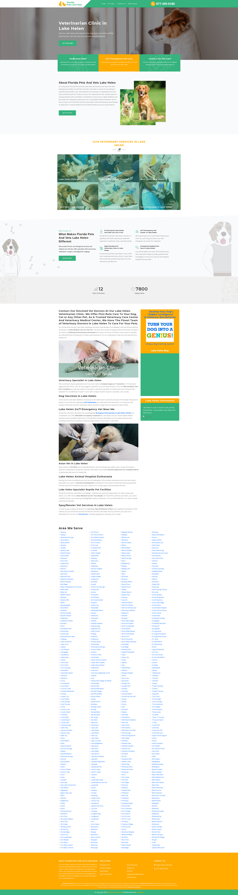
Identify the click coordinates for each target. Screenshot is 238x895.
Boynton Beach (66, 616)
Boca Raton (65, 608)
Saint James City (157, 543)
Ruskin (154, 537)
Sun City (155, 652)
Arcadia (63, 548)
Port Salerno (126, 814)
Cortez (63, 707)
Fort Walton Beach (97, 537)
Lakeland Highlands (98, 762)
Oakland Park (126, 649)
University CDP (157, 730)
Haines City (95, 605)
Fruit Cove (94, 545)
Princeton (125, 822)
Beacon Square (66, 582)
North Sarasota (127, 639)
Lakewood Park (96, 767)
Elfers (63, 795)
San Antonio (156, 556)
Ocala (123, 655)
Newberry (125, 613)
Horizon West (96, 649)
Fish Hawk (64, 824)
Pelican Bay (125, 764)
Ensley (63, 803)
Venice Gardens (157, 743)
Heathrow (94, 616)
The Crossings (157, 702)
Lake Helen (95, 738)
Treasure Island (157, 720)
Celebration (65, 657)
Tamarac (155, 678)
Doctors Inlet (65, 772)
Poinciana (125, 801)
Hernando (94, 618)
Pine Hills (125, 780)
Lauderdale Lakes (97, 780)
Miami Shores (126, 556)
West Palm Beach (158, 782)
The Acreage (156, 699)
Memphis (125, 540)
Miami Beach (126, 548)
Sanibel (154, 563)
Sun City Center (157, 655)
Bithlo (63, 603)
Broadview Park (66, 629)
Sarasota (155, 566)
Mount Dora (126, 584)
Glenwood (94, 571)
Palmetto (125, 741)
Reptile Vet (130, 868)
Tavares (155, 689)
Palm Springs (126, 733)
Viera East (155, 751)
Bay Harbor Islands (67, 571)
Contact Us (121, 4)
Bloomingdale (65, 605)
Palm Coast (125, 725)
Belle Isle (64, 592)
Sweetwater (156, 668)
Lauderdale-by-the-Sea (99, 782)
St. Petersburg (157, 644)
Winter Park (156, 832)
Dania (63, 738)
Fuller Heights (96, 553)
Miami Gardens (127, 550)
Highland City (95, 629)
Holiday (93, 634)
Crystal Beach (65, 720)
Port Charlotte (127, 808)
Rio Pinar (125, 837)
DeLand (63, 759)
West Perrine (156, 790)
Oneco (124, 676)
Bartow (63, 569)
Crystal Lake (65, 722)
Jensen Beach (95, 696)
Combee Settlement (67, 691)
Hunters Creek (96, 655)
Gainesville (94, 556)
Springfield (156, 629)
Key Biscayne (95, 715)
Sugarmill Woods (158, 649)
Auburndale (65, 556)
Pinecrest (125, 785)
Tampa (154, 683)
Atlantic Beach (65, 553)
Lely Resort (95, 803)
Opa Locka (125, 678)
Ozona (124, 704)
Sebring (154, 576)
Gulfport (94, 603)
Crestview (64, 715)
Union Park (156, 725)
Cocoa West (65, 686)
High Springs (95, 626)
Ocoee (124, 660)
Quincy (124, 829)
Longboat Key (96, 814)
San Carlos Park (157, 558)
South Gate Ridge (158, 603)
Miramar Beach (127, 582)
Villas (154, 756)
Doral (62, 775)
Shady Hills (156, 584)
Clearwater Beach (67, 673)
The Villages (156, 707)
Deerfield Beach (66, 754)
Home (104, 4)
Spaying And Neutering (135, 874)
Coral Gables (65, 699)
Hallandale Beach (97, 610)
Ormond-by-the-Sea (128, 696)
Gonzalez (94, 582)
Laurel (93, 788)
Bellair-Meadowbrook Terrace (71, 587)
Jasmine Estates (96, 694)
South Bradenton (158, 597)
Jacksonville (95, 686)
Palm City (125, 722)
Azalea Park (65, 563)
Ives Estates (95, 683)
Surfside (155, 665)
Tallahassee (156, 673)
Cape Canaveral (66, 642)
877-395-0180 (165, 4)
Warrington (156, 759)
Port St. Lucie (126, 819)
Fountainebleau (96, 540)
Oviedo (124, 702)
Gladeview (94, 566)
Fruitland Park (96, 548)
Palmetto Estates (127, 746)
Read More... (78, 180)
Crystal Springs (66, 725)
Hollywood (94, 639)
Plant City (125, 795)
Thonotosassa (157, 709)
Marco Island (95, 837)
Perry (123, 775)
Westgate (155, 803)
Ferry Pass (64, 822)
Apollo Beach (65, 543)
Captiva (63, 647)
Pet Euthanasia (132, 865)
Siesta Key (155, 587)
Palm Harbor (126, 728)
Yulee (154, 842)
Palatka (124, 712)
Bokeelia (64, 610)
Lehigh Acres (95, 798)
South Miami (156, 605)
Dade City (64, 735)
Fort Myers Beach (67, 845)
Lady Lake (94, 728)
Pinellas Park (126, 790)
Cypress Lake (65, 733)
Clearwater (64, 670)
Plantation (125, 798)
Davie (62, 743)
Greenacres (95, 589)
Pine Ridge (125, 782)
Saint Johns (156, 545)
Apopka (63, 545)
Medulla (124, 535)
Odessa (124, 662)
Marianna (94, 842)
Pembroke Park (127, 767)
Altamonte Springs (67, 537)
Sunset (154, 662)
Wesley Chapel (157, 769)
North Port (125, 636)
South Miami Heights (159, 608)
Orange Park (126, 686)
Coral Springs (65, 702)
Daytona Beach (66, 746)
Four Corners (95, 543)
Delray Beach (65, 762)
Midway (124, 566)
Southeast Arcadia (158, 618)
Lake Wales (95, 751)
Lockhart (94, 811)
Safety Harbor (157, 540)
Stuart (154, 647)
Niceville (124, 616)
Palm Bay (125, 715)
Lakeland (94, 759)
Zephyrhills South (158, 848)
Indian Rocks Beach (97, 665)
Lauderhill (94, 785)
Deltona (63, 764)
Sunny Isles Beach (158, 657)
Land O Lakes (95, 769)
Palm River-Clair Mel (129, 730)
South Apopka (157, 595)
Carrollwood (65, 649)
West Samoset (157, 793)
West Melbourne (158, 777)
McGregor (94, 848)
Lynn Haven (95, 824)
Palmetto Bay (126, 743)
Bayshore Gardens (67, 579)
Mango (93, 832)
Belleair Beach (65, 595)
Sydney (154, 670)
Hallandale (94, 608)
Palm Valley (125, 738)
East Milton (64, 788)
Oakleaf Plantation (128, 652)
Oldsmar (124, 670)
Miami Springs (127, 558)
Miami (124, 545)
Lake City (94, 735)
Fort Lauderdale (66, 837)
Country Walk (65, 712)
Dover (63, 777)
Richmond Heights (128, 832)
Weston (154, 806)
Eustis (63, 808)
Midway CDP (126, 569)
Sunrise (154, 660)
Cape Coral (64, 644)
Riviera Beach (126, 845)
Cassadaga (64, 652)
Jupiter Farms (95, 702)
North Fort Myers (128, 623)
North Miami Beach (128, 631)
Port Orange (126, 811)
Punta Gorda (126, 827)
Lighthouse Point (97, 806)
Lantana (94, 775)
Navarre (124, 600)
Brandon (64, 623)
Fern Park (64, 816)
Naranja (124, 597)
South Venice (156, 613)
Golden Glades (96, 576)
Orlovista (125, 691)
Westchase (156, 798)
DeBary (63, 751)
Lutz (92, 822)
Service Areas (132, 4)
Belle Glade (64, 589)
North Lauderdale (128, 626)
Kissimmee (94, 725)
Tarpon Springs (157, 686)
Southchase (156, 616)
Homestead (95, 644)
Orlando (124, 689)
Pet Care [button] (111, 4)
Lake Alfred (95, 730)
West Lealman (157, 772)
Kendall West (95, 712)
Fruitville (94, 550)
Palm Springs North (128, 735)
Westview (155, 808)
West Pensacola (157, 788)
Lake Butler (95, 733)
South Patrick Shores (159, 610)
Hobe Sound (95, 631)
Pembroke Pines (127, 769)
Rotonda (155, 532)
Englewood (64, 801)
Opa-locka (125, 681)
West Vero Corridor (159, 795)
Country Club (65, 709)
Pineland (125, 788)
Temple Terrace (157, 691)
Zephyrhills (156, 845)
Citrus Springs (65, 668)
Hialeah (93, 621)
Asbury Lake (65, 550)
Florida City (64, 829)
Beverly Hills (65, 600)
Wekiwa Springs (157, 764)
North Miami (126, 629)
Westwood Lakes (158, 811)
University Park (157, 733)
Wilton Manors (157, 822)
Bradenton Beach (67, 621)
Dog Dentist (104, 871)
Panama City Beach (128, 751)
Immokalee (95, 657)
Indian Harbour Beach (98, 660)
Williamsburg (156, 816)
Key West (94, 720)
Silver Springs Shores (159, 589)
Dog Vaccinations (106, 874)
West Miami (156, 780)
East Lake (64, 782)
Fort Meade (65, 840)
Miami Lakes (126, 553)
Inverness (94, 670)
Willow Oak (156, 819)
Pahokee (125, 709)
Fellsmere (64, 814)
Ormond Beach (127, 694)
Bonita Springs (66, 613)
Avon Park (64, 561)
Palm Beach (126, 717)
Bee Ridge (64, 584)
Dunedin (63, 780)
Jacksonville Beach (97, 689)
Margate (94, 840)
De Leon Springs (66, 749)
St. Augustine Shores (159, 636)
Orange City (126, 683)
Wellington (156, 767)
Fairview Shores (66, 811)
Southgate (155, 621)
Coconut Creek (66, 689)
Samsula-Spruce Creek (160, 553)
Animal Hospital (105, 868)
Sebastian (155, 574)
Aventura (64, 558)
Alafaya (63, 535)
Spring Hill (155, 626)
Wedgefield (156, 762)
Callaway (64, 639)
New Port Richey (127, 605)
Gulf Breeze (95, 597)
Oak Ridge (125, 647)
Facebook (140, 892)
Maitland (94, 829)
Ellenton (63, 798)
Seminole (155, 582)
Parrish (124, 756)
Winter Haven (157, 829)
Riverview (125, 842)
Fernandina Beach (67, 819)
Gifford (93, 563)
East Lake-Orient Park (68, 785)
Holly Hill (94, 636)
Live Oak (94, 808)
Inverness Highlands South (100, 673)
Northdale (125, 644)
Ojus (123, 665)
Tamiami (155, 681)
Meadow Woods (127, 532)
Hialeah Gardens (97, 623)
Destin (63, 767)
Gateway (94, 558)
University (155, 728)
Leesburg (94, 795)
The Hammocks (157, 704)
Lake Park (94, 749)
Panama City (126, 749)
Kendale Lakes (96, 707)
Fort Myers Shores (67, 848)
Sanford (155, 561)
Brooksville (64, 631)
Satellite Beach (157, 571)
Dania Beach (65, 741)
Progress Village (127, 824)
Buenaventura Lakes (68, 636)
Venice (154, 741)
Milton (124, 571)
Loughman (95, 819)
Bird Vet (129, 871)
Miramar (125, 579)
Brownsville (65, 634)
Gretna (93, 592)
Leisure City (95, 801)
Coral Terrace (65, 704)
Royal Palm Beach (158, 535)
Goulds (93, 584)
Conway (63, 694)
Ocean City (125, 657)
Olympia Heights (127, 673)
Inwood (93, 676)
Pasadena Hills (127, 759)
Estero (63, 806)
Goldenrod (94, 579)
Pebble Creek (126, 762)
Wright (154, 840)
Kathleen (94, 704)
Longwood (94, 816)
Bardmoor (64, 566)
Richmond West (127, 835)
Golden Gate (95, 574)
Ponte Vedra (126, 806)
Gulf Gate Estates (97, 600)
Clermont (64, 676)
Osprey (124, 699)
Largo (93, 777)
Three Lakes (156, 712)
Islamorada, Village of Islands (101, 681)
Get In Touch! (67, 113)
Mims (123, 574)
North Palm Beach (128, 634)
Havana (93, 613)
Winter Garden (157, 827)
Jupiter (93, 699)
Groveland (94, 595)
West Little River (157, 775)
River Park (125, 840)
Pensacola (125, 772)
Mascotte (94, 845)
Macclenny (94, 827)
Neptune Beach (127, 603)
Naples (124, 589)
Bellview (63, 597)
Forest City (64, 835)
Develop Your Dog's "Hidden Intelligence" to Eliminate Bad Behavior (159, 314)
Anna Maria (65, 540)
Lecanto (94, 793)
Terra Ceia (155, 696)
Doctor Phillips (66, 769)
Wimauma (155, 824)
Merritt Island (126, 543)
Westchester (156, 801)
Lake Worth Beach (97, 756)
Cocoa (63, 681)
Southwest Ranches (159, 623)
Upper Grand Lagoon (159, 735)
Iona (92, 678)
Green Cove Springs (98, 587)
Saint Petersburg (158, 550)
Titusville (155, 715)
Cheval (63, 660)
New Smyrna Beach (128, 610)
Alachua (63, 532)
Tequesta (155, 694)
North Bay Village (128, 621)
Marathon (94, 835)
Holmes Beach (96, 642)
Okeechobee (126, 668)
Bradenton (64, 618)
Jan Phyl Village (96, 691)
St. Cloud (155, 639)
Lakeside (94, 764)
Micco (124, 561)
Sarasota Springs (158, 569)
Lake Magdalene (97, 743)
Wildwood (155, 814)
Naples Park (126, 595)
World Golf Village (158, 837)
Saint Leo (155, 548)
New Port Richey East (129, 608)
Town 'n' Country (158, 717)
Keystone (94, 722)
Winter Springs (157, 835)
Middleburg (126, 563)
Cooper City (65, 696)
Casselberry (65, 655)
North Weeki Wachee (129, 642)
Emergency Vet (105, 865)
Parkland (125, 754)
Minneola (125, 576)
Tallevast (155, 676)
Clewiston (64, 678)
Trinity (154, 722)
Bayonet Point (65, 576)
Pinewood (125, 793)
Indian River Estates (98, 662)
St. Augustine (156, 631)
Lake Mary (94, 746)
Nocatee (124, 618)
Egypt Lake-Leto (66, 793)
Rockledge (125, 848)
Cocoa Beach (65, 683)
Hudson (94, 652)
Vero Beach (156, 746)
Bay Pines (64, 574)
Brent (63, 626)
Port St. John (126, 816)
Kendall (93, 709)
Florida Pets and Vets (114, 892)
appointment (67, 258)
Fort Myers (64, 842)
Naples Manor (127, 592)
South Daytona (157, 600)
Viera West (156, 754)
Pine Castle (125, 777)
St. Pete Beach (157, 642)
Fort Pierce (95, 532)
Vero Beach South (158, 749)
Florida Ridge (65, 832)
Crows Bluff (65, 717)
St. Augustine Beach (159, 634)
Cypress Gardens (66, 730)
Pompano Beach (127, 803)
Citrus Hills (64, 662)
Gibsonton (94, 561)
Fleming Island (66, 827)
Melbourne (125, 537)
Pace (123, 707)
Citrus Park (64, 665)
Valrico (154, 738)
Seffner (154, 579)
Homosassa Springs (98, 647)
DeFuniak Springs (67, 756)
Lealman (94, 790)
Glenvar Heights (96, 569)
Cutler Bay (64, 728)
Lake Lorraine (96, 741)
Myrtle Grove (126, 587)
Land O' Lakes (96, 772)
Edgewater (64, 790)
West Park (155, 785)
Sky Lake (155, 592)
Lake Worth (95, 754)
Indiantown (95, 668)
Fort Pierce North (97, 535)
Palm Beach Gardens (129, 720)
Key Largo (94, 717)
